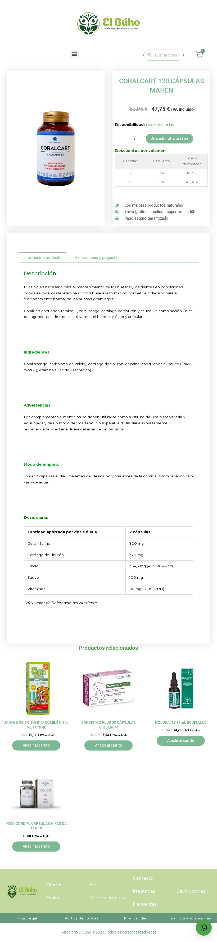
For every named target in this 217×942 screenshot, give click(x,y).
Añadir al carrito (169, 138)
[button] (74, 54)
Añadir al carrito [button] (36, 745)
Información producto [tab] (42, 257)
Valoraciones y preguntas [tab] (97, 257)
